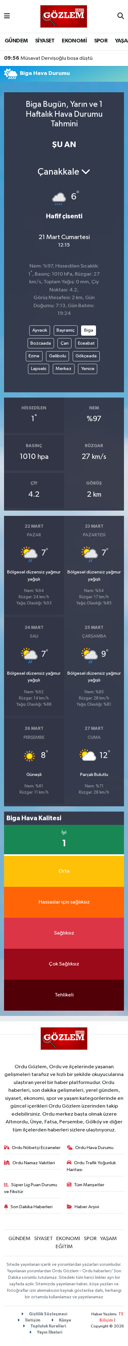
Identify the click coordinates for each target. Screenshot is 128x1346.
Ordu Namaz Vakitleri (33, 1163)
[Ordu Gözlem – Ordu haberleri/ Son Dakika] (63, 16)
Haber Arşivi (87, 1206)
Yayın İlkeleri (49, 1333)
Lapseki (38, 368)
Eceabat (86, 343)
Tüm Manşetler (89, 1185)
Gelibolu (57, 356)
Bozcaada (40, 343)
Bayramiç (66, 330)
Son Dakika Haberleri (32, 1206)
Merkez (63, 368)
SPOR (101, 41)
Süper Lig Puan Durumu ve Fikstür (30, 1188)
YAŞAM (108, 1238)
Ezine (34, 356)
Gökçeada (86, 356)
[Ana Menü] (7, 16)
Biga (88, 330)
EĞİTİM (64, 1246)
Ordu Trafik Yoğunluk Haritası (91, 1166)
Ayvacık (39, 330)
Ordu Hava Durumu (94, 1147)
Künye (64, 1320)
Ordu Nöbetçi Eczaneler (36, 1147)
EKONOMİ (74, 41)
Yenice (87, 368)
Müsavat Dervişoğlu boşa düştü (48, 58)
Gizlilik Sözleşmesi (47, 1314)
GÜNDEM (16, 41)
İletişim (32, 1320)
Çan (65, 343)
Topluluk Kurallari (48, 1326)
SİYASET (45, 41)
